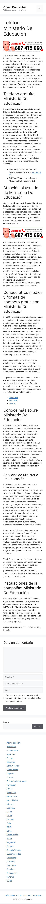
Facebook (13, 398)
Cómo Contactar (14, 7)
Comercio (11, 762)
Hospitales (11, 792)
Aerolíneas (11, 747)
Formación (11, 785)
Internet (10, 804)
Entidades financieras (16, 781)
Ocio (9, 823)
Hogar (9, 789)
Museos (10, 819)
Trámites (11, 869)
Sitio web (13, 400)
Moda (9, 812)
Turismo (10, 877)
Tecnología (11, 858)
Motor (9, 815)
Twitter (12, 403)
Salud (9, 838)
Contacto (27, 895)
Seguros (10, 846)
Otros (9, 831)
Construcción (12, 770)
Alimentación (12, 750)
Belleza (10, 758)
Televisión (11, 865)
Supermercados (14, 854)
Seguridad (11, 842)
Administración (13, 743)
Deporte (10, 773)
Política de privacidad (13, 895)
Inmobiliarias (12, 800)
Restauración (12, 835)
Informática (12, 796)
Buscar (6, 722)
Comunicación (13, 766)
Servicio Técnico (14, 850)
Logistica (11, 808)
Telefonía (11, 861)
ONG (9, 827)
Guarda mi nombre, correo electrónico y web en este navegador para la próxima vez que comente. (24, 698)
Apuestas (11, 754)
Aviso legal (37, 895)
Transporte (12, 873)
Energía (10, 777)
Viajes (9, 881)
